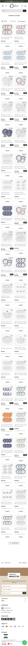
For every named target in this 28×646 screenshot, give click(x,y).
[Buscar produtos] (24, 11)
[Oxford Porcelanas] (14, 6)
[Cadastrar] (24, 593)
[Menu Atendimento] (24, 642)
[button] (4, 21)
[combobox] (14, 10)
